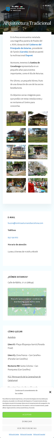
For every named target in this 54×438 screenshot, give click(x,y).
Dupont (29, 55)
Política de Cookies (14, 434)
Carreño (24, 52)
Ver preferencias (27, 428)
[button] (50, 392)
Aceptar (27, 415)
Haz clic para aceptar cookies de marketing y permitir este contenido (27, 301)
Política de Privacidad (26, 434)
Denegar (27, 421)
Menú (48, 6)
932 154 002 (13, 237)
